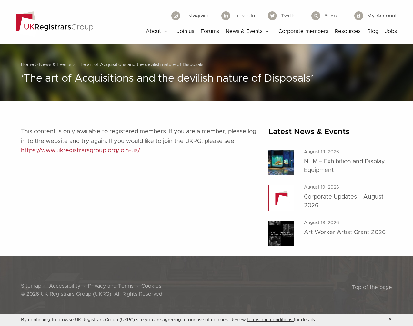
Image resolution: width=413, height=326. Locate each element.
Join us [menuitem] (185, 31)
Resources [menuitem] (348, 31)
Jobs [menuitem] (391, 31)
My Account (382, 15)
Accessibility (64, 286)
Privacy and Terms (111, 286)
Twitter (289, 15)
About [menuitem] (153, 31)
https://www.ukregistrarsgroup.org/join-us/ (80, 150)
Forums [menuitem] (210, 31)
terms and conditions (270, 320)
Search (332, 15)
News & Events (55, 65)
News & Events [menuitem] (244, 31)
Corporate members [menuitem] (303, 31)
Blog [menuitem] (372, 31)
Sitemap (31, 286)
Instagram (196, 15)
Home (27, 65)
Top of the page (372, 287)
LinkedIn (244, 15)
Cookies (151, 286)
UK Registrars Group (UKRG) (76, 294)
